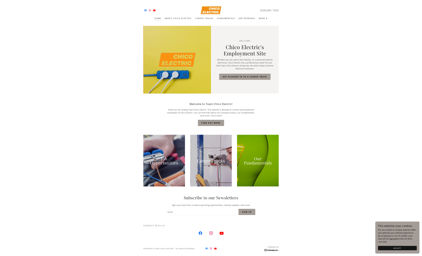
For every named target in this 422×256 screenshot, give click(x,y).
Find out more (211, 123)
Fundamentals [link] (226, 18)
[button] (263, 18)
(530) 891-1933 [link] (269, 10)
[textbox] (201, 212)
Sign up (247, 212)
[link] (145, 10)
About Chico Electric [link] (178, 18)
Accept (397, 248)
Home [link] (158, 18)
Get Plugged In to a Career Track (245, 77)
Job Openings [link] (247, 18)
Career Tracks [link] (204, 18)
